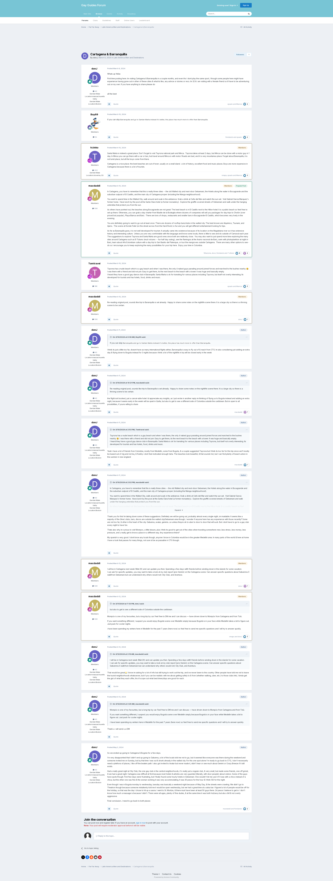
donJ (95, 57)
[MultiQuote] (109, 104)
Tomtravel (94, 263)
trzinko (94, 147)
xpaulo (230, 104)
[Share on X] (83, 857)
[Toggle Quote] (111, 337)
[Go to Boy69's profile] (95, 123)
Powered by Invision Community (166, 877)
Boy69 (94, 114)
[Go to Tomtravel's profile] (95, 272)
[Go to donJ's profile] (84, 55)
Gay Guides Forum (93, 5)
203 (96, 170)
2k (95, 137)
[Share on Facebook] (87, 857)
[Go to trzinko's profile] (95, 157)
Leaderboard (144, 20)
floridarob (229, 137)
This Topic (238, 14)
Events (109, 14)
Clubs (95, 20)
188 (95, 286)
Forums (85, 20)
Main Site (87, 14)
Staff (117, 20)
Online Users (129, 20)
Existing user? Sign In (227, 5)
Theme (155, 874)
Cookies (177, 874)
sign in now (141, 823)
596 (96, 208)
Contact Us (166, 874)
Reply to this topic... (106, 836)
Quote (115, 104)
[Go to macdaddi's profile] (95, 195)
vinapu (224, 175)
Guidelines (106, 20)
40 (95, 91)
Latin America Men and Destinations (129, 57)
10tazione (207, 253)
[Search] (249, 14)
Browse (99, 14)
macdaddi (94, 185)
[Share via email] (95, 857)
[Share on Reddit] (91, 857)
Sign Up (246, 5)
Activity (120, 14)
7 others (231, 253)
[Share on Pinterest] (100, 857)
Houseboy (131, 14)
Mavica (239, 104)
